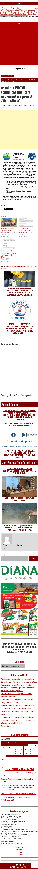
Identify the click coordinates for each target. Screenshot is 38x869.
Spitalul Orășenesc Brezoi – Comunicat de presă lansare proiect (19, 424)
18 (9, 751)
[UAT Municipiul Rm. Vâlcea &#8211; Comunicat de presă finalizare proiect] (26, 222)
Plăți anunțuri (19, 854)
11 (9, 749)
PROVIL (30, 266)
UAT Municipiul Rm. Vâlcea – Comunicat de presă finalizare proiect (26, 230)
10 (3, 749)
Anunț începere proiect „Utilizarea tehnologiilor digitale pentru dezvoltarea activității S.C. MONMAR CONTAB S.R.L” (19, 454)
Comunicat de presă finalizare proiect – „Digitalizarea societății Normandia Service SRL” (8, 253)
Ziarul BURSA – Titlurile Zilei (19, 769)
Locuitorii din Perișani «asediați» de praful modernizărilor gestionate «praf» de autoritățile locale (19, 527)
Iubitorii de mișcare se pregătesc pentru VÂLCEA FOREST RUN (8, 230)
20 (21, 751)
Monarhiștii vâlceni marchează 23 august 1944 (19, 499)
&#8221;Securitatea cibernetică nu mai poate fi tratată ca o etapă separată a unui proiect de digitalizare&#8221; (17, 787)
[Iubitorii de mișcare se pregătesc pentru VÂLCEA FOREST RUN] (9, 222)
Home (3, 75)
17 (3, 751)
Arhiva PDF (19, 849)
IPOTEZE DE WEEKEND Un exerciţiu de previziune (18, 794)
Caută (3, 555)
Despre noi (19, 847)
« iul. (2, 760)
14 (26, 749)
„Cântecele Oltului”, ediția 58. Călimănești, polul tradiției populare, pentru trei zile (19, 470)
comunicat (9, 266)
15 (30, 749)
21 (26, 751)
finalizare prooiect (20, 266)
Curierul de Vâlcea (22, 867)
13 (21, 749)
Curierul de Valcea (13, 105)
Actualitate (10, 75)
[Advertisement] (19, 46)
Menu (19, 3)
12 (15, 749)
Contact (19, 852)
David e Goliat (6, 726)
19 (15, 751)
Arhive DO (19, 851)
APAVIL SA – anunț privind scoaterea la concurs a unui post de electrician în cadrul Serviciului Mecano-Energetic (20, 291)
